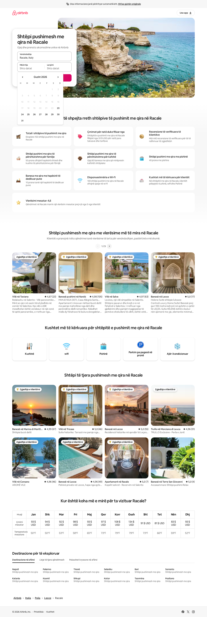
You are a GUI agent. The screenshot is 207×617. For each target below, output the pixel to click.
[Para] (109, 246)
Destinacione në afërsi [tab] (23, 559)
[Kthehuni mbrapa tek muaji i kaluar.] (23, 77)
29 (52, 114)
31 (22, 120)
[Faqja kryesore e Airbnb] (20, 13)
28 (46, 114)
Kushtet (50, 611)
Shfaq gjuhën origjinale (129, 4)
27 (40, 114)
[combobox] (44, 57)
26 (34, 114)
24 (22, 114)
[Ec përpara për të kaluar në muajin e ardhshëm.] (58, 77)
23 (58, 108)
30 (58, 114)
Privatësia (39, 611)
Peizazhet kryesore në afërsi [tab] (83, 559)
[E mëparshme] (97, 246)
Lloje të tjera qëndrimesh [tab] (52, 559)
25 (28, 114)
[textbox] (31, 68)
